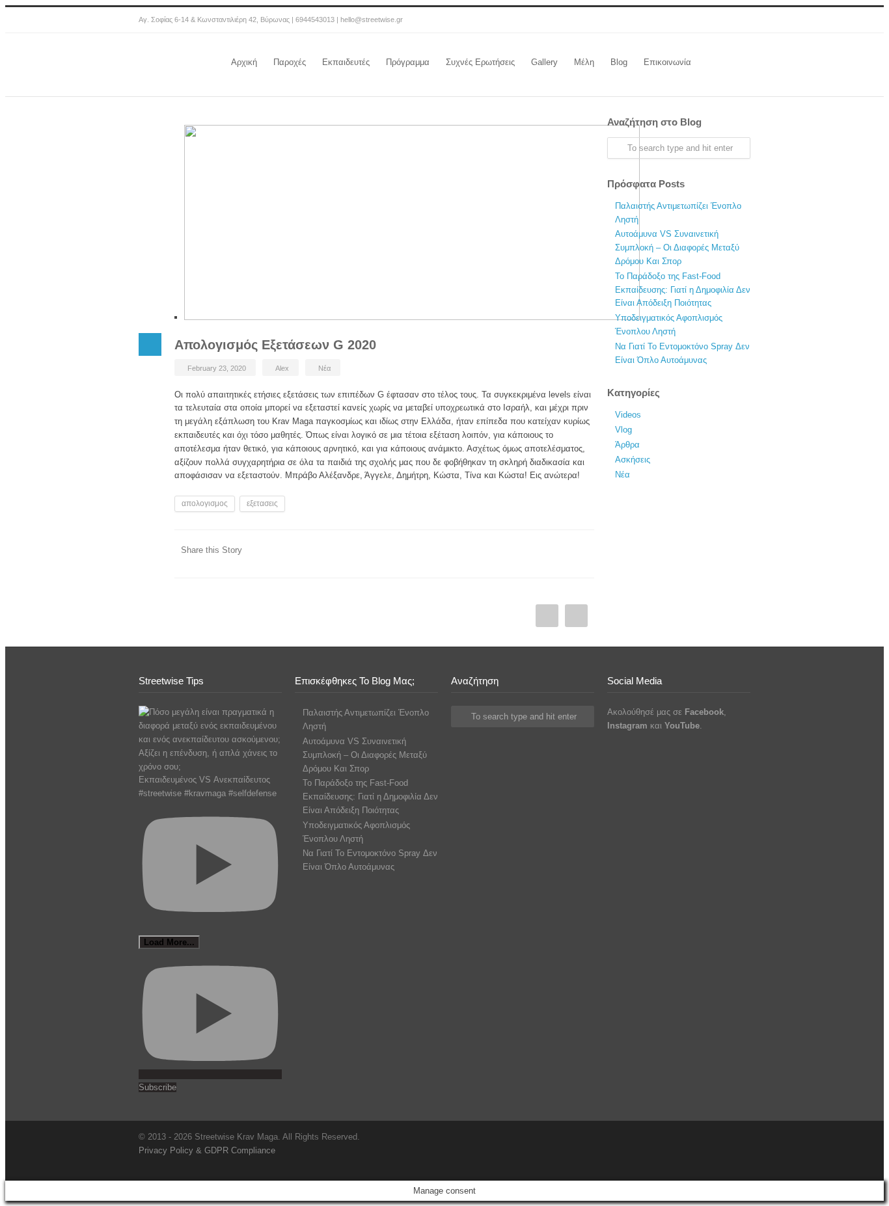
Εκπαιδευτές (346, 62)
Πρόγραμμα (408, 62)
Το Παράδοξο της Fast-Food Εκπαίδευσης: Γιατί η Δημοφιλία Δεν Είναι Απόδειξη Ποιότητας (682, 289)
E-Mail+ (581, 558)
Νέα (324, 368)
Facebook (685, 20)
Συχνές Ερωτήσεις (480, 62)
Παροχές (289, 62)
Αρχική (244, 62)
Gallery (544, 62)
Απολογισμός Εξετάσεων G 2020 (275, 345)
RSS (737, 20)
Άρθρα (627, 444)
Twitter (555, 558)
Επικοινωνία (667, 62)
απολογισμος (205, 503)
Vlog (623, 430)
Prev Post (576, 615)
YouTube (711, 20)
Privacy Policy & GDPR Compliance (207, 1150)
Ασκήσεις (632, 459)
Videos (628, 415)
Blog (618, 62)
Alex (282, 368)
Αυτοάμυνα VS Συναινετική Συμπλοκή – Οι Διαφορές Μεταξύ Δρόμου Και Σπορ (677, 247)
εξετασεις (262, 503)
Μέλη (584, 62)
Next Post (547, 615)
